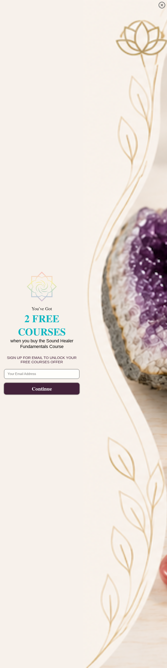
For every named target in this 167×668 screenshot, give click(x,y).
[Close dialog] (162, 5)
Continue (42, 388)
